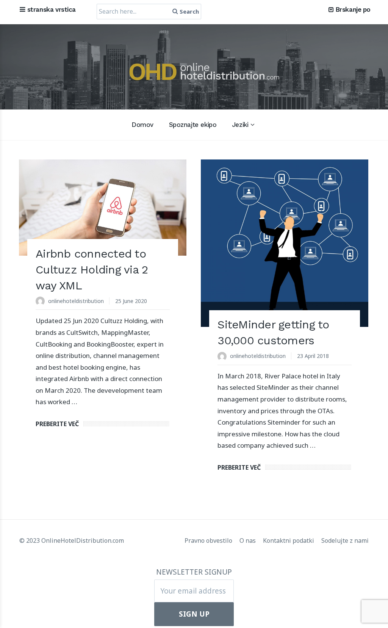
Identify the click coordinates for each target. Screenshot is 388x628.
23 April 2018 (313, 355)
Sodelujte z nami (345, 540)
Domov (142, 124)
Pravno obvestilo (209, 540)
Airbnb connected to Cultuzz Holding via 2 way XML (92, 269)
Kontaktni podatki (289, 540)
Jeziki (240, 124)
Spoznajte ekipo (193, 124)
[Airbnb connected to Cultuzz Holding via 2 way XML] (102, 207)
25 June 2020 (131, 301)
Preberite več (57, 424)
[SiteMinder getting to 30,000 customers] (284, 243)
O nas (248, 540)
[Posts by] (42, 301)
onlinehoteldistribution (76, 301)
